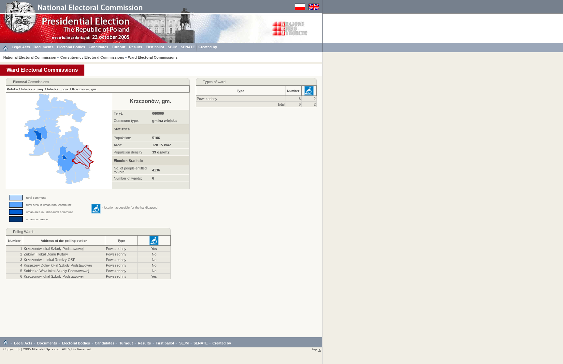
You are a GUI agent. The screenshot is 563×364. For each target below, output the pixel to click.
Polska (12, 89)
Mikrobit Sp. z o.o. (46, 349)
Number (293, 91)
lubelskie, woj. (32, 89)
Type (240, 91)
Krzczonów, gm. (84, 89)
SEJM (172, 47)
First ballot (155, 47)
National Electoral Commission (29, 57)
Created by (207, 47)
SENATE (188, 47)
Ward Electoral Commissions (153, 57)
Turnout (118, 47)
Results (135, 47)
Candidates (98, 47)
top (315, 349)
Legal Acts (21, 47)
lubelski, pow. (58, 89)
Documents (43, 47)
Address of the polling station (64, 240)
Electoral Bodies (71, 47)
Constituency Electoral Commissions (92, 57)
